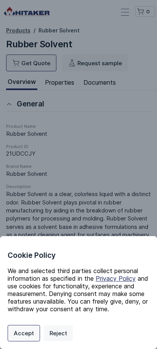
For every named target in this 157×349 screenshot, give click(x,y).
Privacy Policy (116, 278)
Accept (24, 333)
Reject (58, 333)
